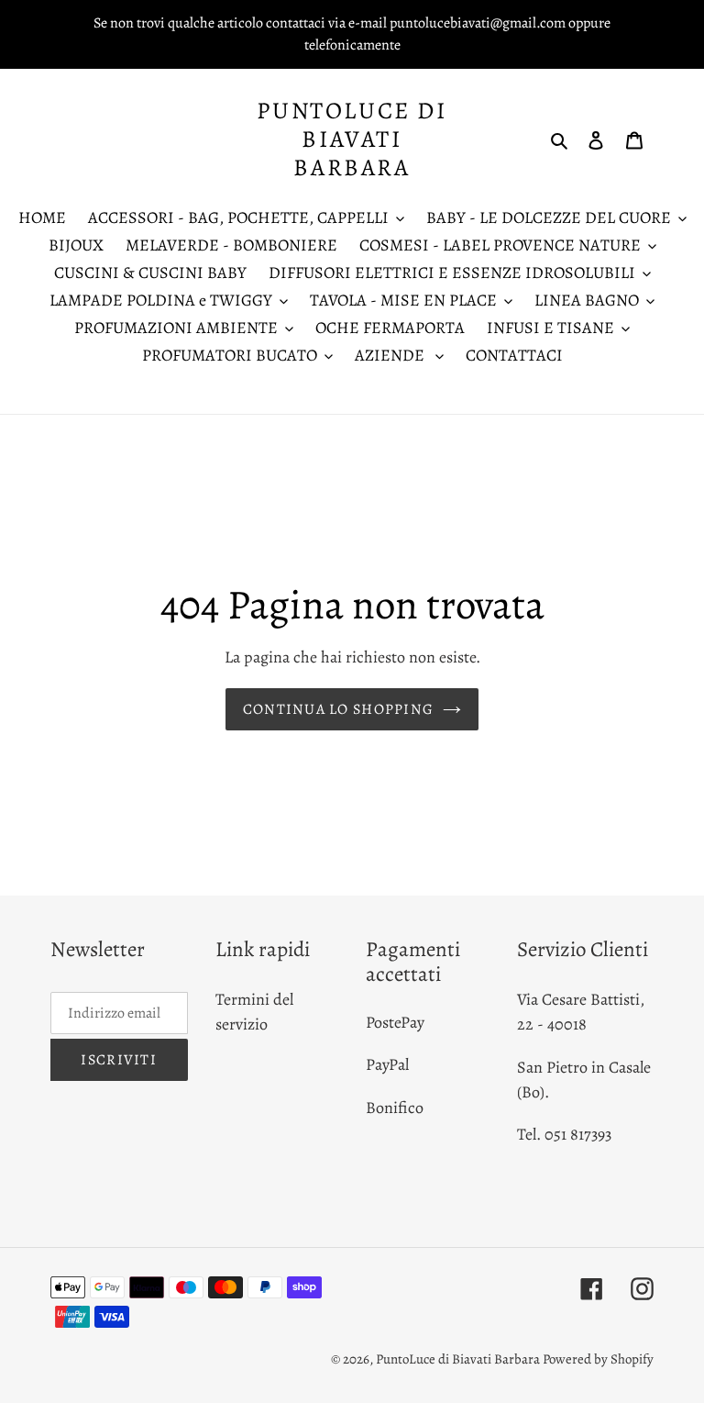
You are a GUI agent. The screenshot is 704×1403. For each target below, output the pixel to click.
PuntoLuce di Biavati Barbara (351, 139)
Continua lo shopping (338, 709)
